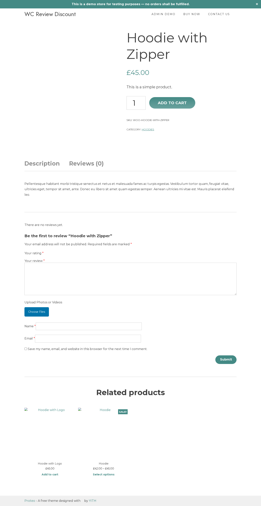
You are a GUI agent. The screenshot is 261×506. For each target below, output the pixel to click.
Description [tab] (42, 163)
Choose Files (36, 312)
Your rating (34, 253)
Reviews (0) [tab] (86, 163)
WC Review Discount (50, 14)
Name (30, 326)
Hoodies (148, 129)
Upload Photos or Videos (43, 302)
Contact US (219, 14)
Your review (34, 261)
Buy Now (191, 14)
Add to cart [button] (50, 474)
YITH (92, 501)
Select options (103, 474)
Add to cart (172, 103)
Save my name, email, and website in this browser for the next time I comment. (87, 349)
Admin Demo (163, 14)
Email (29, 338)
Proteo (29, 501)
